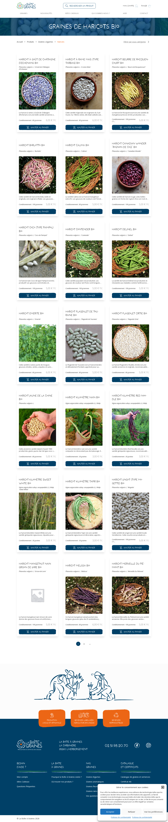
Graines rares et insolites (96, 791)
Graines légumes (93, 777)
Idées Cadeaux (71, 13)
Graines (24, 13)
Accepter (110, 811)
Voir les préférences (153, 811)
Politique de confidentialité (121, 817)
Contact (144, 13)
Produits (30, 42)
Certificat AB (126, 781)
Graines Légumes (45, 42)
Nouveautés (46, 13)
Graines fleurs (92, 786)
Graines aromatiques (95, 781)
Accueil (20, 42)
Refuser (131, 811)
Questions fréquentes (26, 786)
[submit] (37, 127)
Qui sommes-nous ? (101, 13)
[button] (162, 787)
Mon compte (22, 777)
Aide (125, 13)
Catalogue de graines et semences (135, 777)
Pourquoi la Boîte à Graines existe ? (66, 777)
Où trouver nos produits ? (62, 781)
